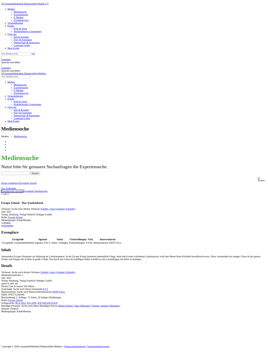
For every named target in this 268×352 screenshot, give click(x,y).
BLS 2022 (21, 303)
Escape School (15, 217)
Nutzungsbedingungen (98, 346)
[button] (262, 179)
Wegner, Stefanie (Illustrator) (106, 305)
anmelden (6, 59)
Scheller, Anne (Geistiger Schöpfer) (57, 209)
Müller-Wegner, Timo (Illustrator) (74, 305)
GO (33, 53)
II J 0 (45, 289)
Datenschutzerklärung (74, 346)
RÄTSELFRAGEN (48, 303)
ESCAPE (31, 303)
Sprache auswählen (10, 62)
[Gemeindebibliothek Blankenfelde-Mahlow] (23, 3)
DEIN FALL (58, 292)
